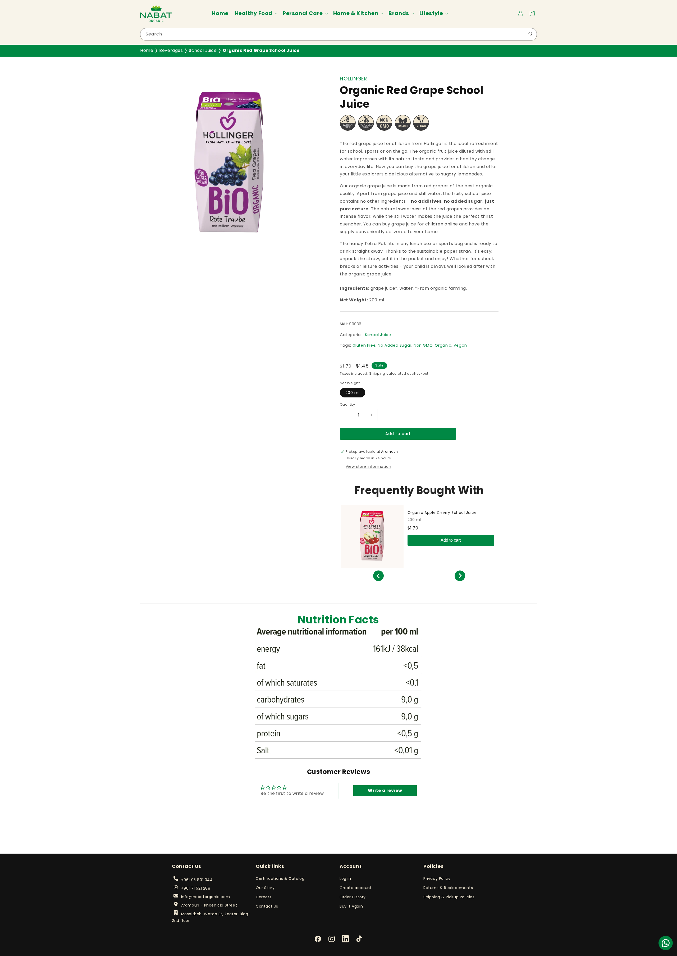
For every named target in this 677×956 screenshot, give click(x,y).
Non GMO (423, 345)
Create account (356, 887)
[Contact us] (665, 943)
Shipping (377, 373)
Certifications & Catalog (280, 878)
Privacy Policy (436, 878)
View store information (368, 466)
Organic (443, 345)
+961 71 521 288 (196, 888)
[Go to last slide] (378, 575)
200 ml (352, 392)
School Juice (203, 50)
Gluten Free (364, 345)
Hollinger (353, 78)
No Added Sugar (394, 345)
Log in (345, 878)
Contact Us (267, 906)
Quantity (347, 404)
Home (146, 50)
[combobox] (338, 34)
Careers (263, 897)
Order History (353, 897)
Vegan (460, 345)
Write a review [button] (385, 790)
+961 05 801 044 (197, 879)
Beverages (171, 50)
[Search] (531, 34)
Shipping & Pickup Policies (449, 897)
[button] (256, 13)
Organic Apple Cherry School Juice (442, 512)
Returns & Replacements (448, 887)
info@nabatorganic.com (205, 896)
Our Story (265, 887)
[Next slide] (460, 575)
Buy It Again (351, 906)
